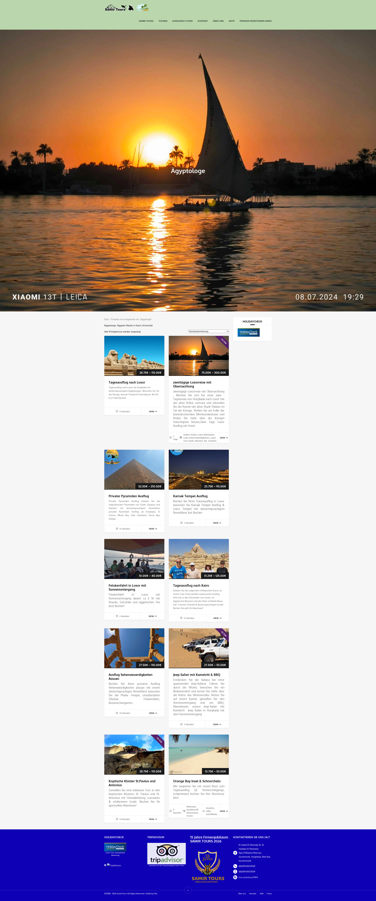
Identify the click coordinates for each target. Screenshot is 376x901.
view (151, 411)
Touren (162, 21)
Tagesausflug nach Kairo (191, 585)
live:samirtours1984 (248, 877)
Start (106, 319)
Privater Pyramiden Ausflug (129, 496)
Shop (232, 21)
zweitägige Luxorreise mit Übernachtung (192, 384)
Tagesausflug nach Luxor (127, 382)
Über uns (218, 21)
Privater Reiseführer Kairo (256, 21)
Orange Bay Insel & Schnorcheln (197, 781)
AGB (261, 893)
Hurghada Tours (182, 21)
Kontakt (203, 21)
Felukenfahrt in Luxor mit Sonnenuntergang (127, 587)
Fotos (269, 893)
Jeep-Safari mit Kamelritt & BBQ (196, 675)
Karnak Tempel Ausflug (190, 496)
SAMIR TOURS (146, 21)
